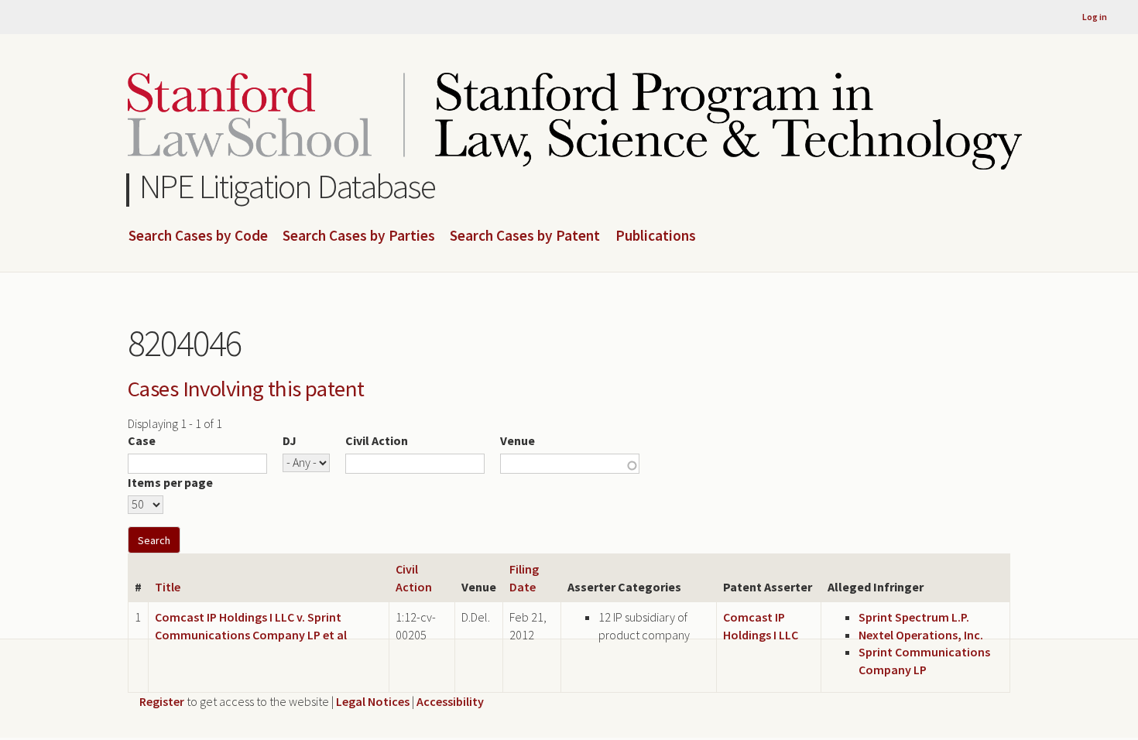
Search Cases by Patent (525, 236)
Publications (655, 236)
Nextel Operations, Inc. (921, 634)
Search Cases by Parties (359, 236)
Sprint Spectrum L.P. (914, 617)
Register (161, 701)
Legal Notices (373, 701)
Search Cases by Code (198, 236)
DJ (289, 440)
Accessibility (450, 701)
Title (167, 586)
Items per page (170, 482)
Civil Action (376, 440)
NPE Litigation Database (287, 186)
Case (142, 440)
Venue (517, 440)
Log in (1094, 16)
